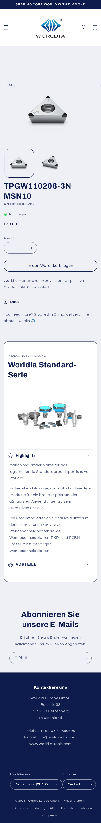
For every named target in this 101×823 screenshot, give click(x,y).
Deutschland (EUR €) (31, 784)
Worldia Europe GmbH (43, 801)
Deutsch (74, 784)
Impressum (53, 815)
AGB (53, 808)
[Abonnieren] (86, 658)
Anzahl (9, 238)
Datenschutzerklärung (30, 808)
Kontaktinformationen (76, 808)
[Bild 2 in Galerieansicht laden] (50, 163)
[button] (6, 27)
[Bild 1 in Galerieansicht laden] (19, 163)
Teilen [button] (14, 302)
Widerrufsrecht (75, 801)
